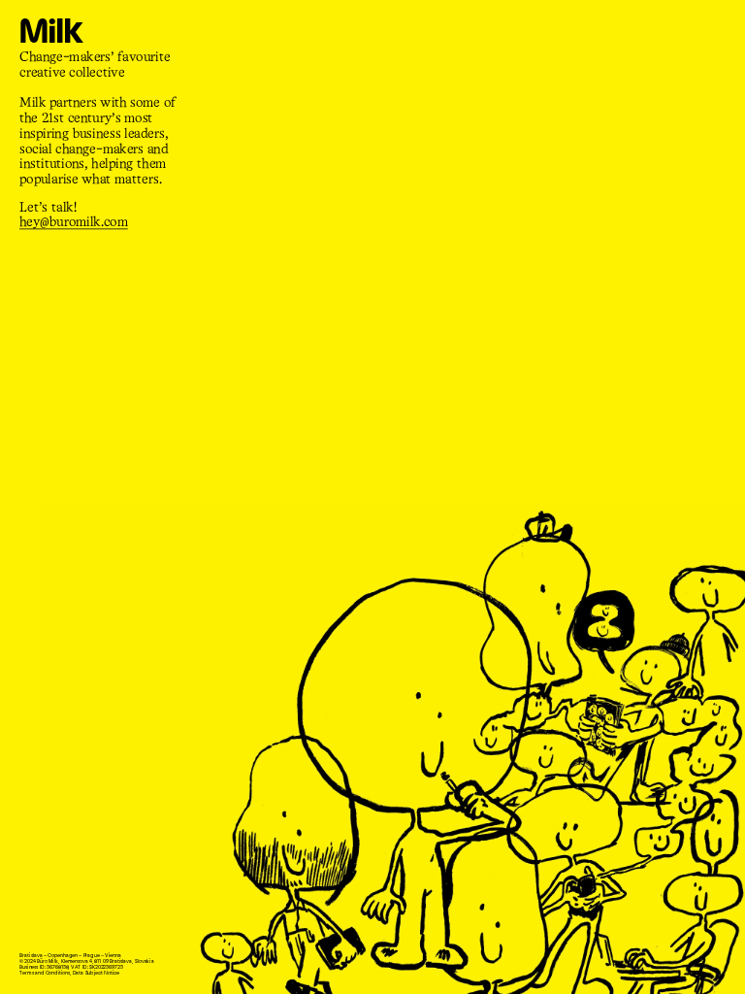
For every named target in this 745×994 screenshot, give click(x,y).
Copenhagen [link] (63, 955)
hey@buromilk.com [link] (73, 222)
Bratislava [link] (30, 955)
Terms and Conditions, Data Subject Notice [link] (69, 973)
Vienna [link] (112, 955)
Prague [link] (90, 955)
